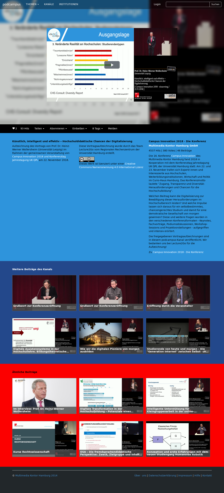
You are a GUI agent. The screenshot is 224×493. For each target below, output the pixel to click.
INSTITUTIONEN (68, 4)
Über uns (140, 475)
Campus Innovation (183, 155)
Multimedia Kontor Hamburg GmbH (173, 145)
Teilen (38, 128)
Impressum (185, 475)
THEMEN (31, 4)
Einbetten (78, 128)
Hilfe (197, 475)
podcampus (12, 4)
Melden (112, 128)
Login (157, 4)
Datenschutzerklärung (162, 475)
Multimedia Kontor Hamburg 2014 (36, 475)
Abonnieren (57, 128)
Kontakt (207, 475)
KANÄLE (49, 4)
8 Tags (96, 128)
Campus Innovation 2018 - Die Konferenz (178, 252)
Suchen (215, 4)
